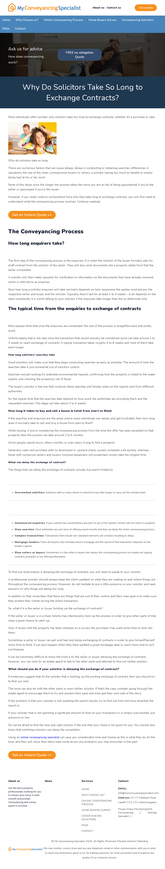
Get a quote (146, 7)
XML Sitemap (152, 810)
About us (98, 7)
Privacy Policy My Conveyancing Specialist (128, 812)
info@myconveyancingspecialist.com (138, 793)
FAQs (6, 28)
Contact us (114, 7)
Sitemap (142, 809)
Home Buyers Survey (102, 20)
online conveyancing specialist (39, 737)
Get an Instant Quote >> (32, 214)
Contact (20, 28)
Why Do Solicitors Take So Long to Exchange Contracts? (82, 92)
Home (6, 20)
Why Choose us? (27, 20)
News (48, 781)
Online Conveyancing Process (63, 20)
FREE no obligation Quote (79, 54)
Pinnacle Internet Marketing (132, 841)
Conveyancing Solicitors (138, 20)
